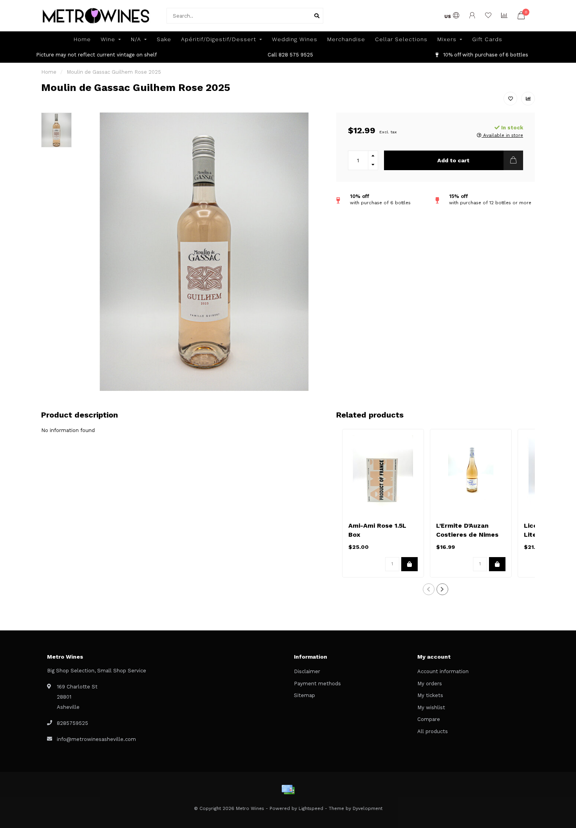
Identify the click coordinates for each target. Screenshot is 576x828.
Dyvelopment (367, 808)
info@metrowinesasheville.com (96, 739)
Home (82, 39)
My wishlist (431, 707)
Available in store (502, 135)
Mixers (446, 39)
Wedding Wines (294, 39)
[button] (429, 589)
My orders (429, 683)
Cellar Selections (401, 39)
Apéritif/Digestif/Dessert (218, 39)
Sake (164, 39)
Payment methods (317, 683)
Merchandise (346, 39)
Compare (428, 719)
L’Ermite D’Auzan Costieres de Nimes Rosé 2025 (467, 534)
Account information (443, 671)
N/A (136, 39)
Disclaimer (307, 671)
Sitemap (304, 695)
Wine (108, 39)
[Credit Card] (288, 789)
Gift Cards (487, 39)
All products (432, 731)
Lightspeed (311, 808)
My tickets (430, 695)
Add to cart (453, 160)
